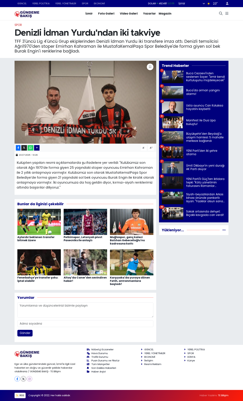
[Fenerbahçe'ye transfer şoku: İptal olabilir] (39, 262)
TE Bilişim (223, 395)
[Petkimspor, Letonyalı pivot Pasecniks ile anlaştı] (85, 222)
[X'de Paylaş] (24, 148)
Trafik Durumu (99, 357)
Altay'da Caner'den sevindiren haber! (85, 279)
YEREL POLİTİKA (41, 3)
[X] (23, 379)
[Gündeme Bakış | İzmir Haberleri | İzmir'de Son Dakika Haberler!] (27, 13)
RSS (21, 395)
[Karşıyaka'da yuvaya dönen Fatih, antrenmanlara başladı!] (131, 262)
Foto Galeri (106, 14)
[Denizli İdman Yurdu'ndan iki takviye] (85, 102)
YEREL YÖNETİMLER (65, 3)
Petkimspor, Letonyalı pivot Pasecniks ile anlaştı (83, 238)
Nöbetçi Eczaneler (102, 349)
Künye (191, 360)
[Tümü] (224, 230)
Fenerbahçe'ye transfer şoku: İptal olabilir (37, 279)
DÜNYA (191, 357)
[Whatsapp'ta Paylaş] (30, 148)
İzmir (89, 14)
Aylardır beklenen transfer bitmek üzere (36, 238)
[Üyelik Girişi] (225, 3)
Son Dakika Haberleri (103, 368)
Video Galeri (129, 14)
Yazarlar (149, 14)
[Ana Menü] (226, 14)
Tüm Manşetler (100, 364)
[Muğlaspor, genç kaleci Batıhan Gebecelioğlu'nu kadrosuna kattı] (131, 222)
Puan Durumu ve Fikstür (105, 360)
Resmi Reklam (152, 364)
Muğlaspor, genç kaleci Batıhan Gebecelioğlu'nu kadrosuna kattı (127, 240)
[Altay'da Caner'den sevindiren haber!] (85, 262)
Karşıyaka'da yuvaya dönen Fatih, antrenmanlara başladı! (130, 281)
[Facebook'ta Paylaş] (18, 148)
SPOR (85, 3)
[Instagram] (29, 379)
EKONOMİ (99, 3)
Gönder (25, 333)
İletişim (148, 360)
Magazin (165, 14)
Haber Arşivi (98, 371)
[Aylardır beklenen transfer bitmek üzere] (39, 222)
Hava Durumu (99, 353)
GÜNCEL (22, 3)
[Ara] (221, 14)
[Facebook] (17, 379)
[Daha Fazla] (37, 148)
